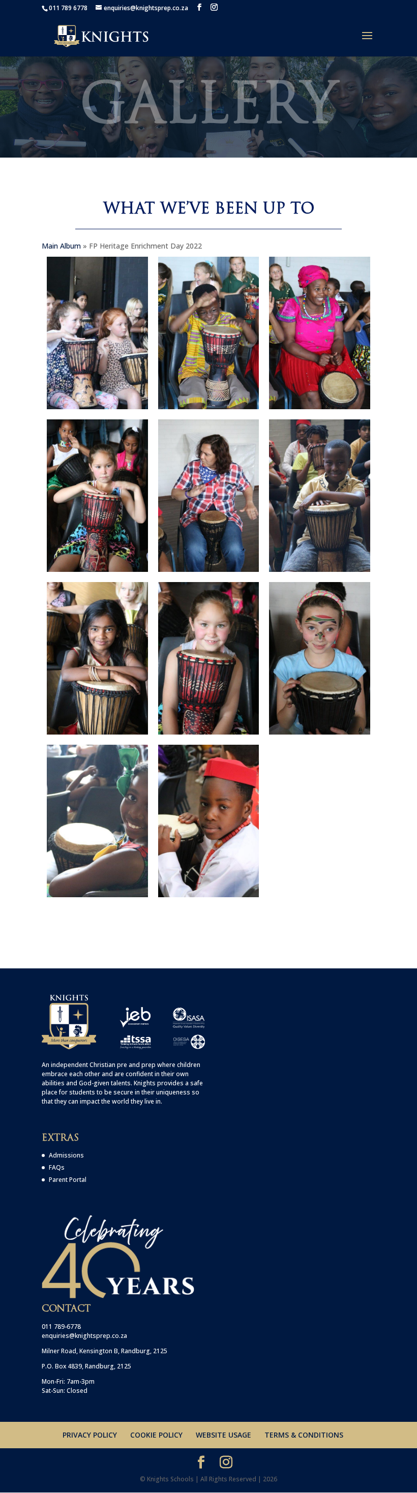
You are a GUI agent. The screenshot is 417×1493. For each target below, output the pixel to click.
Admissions (66, 1155)
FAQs (57, 1167)
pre (122, 1064)
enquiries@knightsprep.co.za (84, 1335)
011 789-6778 (61, 1326)
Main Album (61, 246)
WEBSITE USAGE (223, 1435)
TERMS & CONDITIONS (303, 1435)
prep (148, 1064)
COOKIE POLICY (156, 1435)
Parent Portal (67, 1179)
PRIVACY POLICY (90, 1435)
